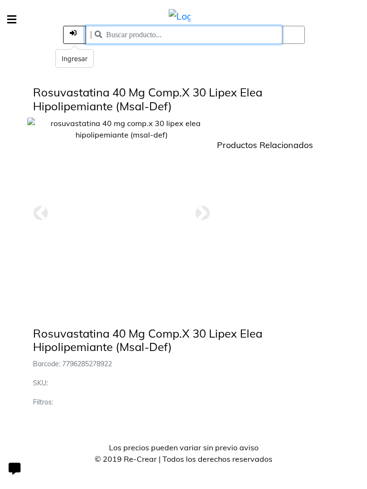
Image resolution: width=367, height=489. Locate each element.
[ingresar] (74, 35)
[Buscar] (293, 35)
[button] (40, 212)
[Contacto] (14, 470)
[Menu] (11, 19)
